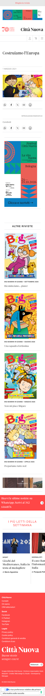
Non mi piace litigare (15, 406)
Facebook (6, 615)
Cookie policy (7, 635)
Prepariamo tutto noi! (15, 466)
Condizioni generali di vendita (14, 638)
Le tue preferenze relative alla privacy (25, 689)
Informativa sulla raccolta (13, 693)
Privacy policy (7, 632)
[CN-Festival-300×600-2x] (20, 174)
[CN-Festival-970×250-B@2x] (22, 15)
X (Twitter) (6, 618)
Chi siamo (6, 604)
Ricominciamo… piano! (16, 286)
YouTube (5, 624)
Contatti (5, 601)
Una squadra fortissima (16, 346)
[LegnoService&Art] (22, 482)
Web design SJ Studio (22, 674)
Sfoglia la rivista (22, 3)
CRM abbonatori (8, 607)
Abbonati (34, 664)
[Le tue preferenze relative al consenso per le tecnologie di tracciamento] (41, 692)
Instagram (6, 621)
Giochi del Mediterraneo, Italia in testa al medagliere (16, 565)
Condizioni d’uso (8, 641)
